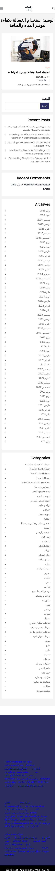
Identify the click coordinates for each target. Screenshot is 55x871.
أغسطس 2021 (43, 437)
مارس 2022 (44, 405)
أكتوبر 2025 (44, 228)
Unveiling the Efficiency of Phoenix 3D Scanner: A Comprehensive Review (29, 136)
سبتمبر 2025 (44, 233)
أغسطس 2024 (43, 278)
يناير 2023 (45, 364)
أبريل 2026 (44, 215)
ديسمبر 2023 (44, 314)
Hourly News (43, 478)
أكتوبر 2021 (44, 428)
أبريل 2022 (45, 400)
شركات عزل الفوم (41, 636)
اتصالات (46, 509)
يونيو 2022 (45, 396)
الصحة (47, 528)
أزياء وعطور (44, 505)
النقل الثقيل (44, 546)
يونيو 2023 (45, 342)
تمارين (47, 586)
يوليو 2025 (45, 242)
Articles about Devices (37, 464)
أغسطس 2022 (43, 387)
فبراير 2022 (44, 410)
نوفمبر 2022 (44, 373)
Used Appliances (41, 491)
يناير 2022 (45, 414)
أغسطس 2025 (43, 238)
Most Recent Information (36, 482)
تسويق (47, 573)
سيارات (46, 618)
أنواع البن (9, 785)
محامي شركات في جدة (27, 778)
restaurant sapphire (10, 852)
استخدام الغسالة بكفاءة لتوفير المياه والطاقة (29, 72)
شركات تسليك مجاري (40, 623)
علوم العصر (44, 668)
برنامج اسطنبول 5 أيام (15, 826)
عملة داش (45, 672)
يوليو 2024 (45, 283)
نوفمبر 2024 (44, 265)
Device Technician (40, 469)
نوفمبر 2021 (44, 423)
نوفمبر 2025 (44, 224)
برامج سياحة (44, 559)
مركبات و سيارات (42, 677)
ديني (48, 604)
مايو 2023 (45, 346)
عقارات (46, 659)
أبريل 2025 (44, 247)
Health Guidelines (40, 473)
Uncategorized (42, 487)
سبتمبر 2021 (44, 432)
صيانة (48, 67)
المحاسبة (46, 541)
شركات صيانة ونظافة (40, 632)
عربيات (46, 654)
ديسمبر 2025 (43, 219)
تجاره (47, 564)
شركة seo (25, 802)
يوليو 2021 (45, 441)
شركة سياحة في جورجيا (28, 816)
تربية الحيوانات (43, 568)
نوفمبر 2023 (44, 319)
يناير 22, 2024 (41, 77)
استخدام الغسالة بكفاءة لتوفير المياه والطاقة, (33, 84)
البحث (45, 98)
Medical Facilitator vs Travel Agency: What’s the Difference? (30, 152)
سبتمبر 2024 (44, 274)
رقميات (29, 6)
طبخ (48, 645)
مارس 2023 (44, 355)
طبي (48, 650)
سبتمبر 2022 (44, 382)
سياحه (47, 614)
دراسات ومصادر (42, 595)
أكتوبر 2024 (44, 269)
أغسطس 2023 (43, 333)
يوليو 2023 (45, 337)
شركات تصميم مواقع (40, 627)
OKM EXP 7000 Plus (37, 782)
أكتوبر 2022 (44, 378)
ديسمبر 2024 (43, 260)
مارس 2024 (44, 301)
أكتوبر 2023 (44, 324)
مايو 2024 (45, 292)
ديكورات (46, 600)
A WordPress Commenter (35, 184)
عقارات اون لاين (42, 663)
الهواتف (46, 550)
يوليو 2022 (45, 391)
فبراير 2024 (44, 305)
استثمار (46, 518)
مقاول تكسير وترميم (24, 847)
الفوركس (45, 537)
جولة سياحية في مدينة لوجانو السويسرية (24, 783)
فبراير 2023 (44, 360)
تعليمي (47, 577)
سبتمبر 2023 (44, 328)
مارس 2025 (44, 251)
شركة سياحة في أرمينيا (26, 837)
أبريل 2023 (45, 351)
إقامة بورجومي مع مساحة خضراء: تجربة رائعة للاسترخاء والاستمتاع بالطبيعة (29, 128)
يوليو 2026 (45, 210)
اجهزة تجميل (44, 514)
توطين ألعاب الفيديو (41, 591)
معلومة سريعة (43, 690)
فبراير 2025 (44, 256)
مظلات (46, 686)
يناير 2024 (45, 310)
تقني (48, 582)
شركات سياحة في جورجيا (23, 819)
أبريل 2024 (44, 296)
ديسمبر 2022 (44, 369)
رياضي (47, 609)
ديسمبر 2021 (44, 419)
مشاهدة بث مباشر (41, 681)
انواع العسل (44, 555)
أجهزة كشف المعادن (40, 500)
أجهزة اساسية (43, 496)
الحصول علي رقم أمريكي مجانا (35, 523)
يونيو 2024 (45, 287)
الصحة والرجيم (43, 532)
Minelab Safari (20, 841)
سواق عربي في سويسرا (29, 851)
